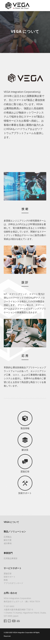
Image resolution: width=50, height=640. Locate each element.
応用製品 (8, 536)
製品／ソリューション (15, 531)
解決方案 (8, 540)
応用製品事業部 (10, 558)
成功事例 (8, 543)
